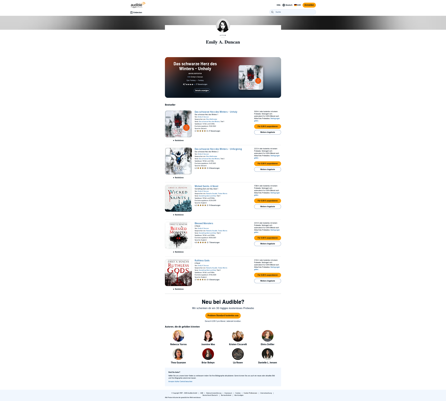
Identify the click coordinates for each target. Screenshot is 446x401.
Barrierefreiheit (226, 395)
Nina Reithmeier (211, 119)
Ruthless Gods (202, 260)
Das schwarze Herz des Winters (209, 122)
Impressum (229, 393)
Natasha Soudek (211, 194)
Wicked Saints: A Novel (206, 186)
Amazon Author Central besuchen (180, 382)
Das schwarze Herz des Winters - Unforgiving (218, 149)
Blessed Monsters (204, 223)
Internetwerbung (266, 393)
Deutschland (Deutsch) (210, 395)
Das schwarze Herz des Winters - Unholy (216, 112)
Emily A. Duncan (203, 117)
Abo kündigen (239, 395)
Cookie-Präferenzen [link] (250, 393)
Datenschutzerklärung (214, 393)
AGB (201, 393)
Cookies (238, 393)
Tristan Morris (222, 194)
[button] (267, 126)
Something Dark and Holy (207, 196)
